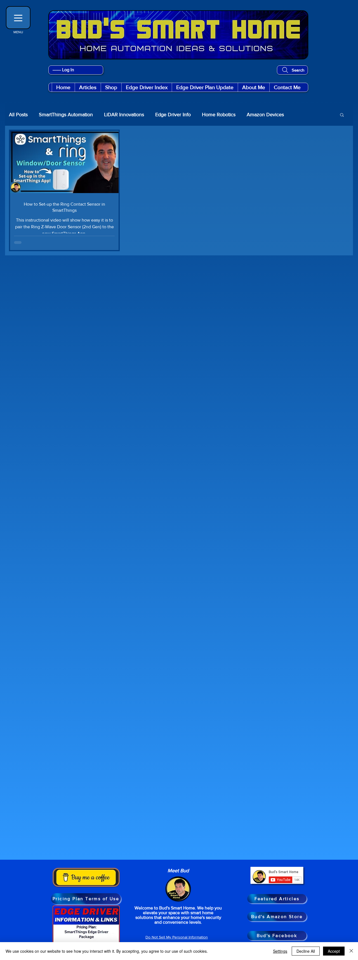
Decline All (305, 951)
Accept (334, 951)
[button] (111, 87)
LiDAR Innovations (124, 114)
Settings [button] (280, 951)
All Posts (18, 114)
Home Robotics (218, 114)
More (301, 114)
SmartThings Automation (66, 114)
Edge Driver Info (173, 114)
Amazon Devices (265, 114)
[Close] (351, 951)
